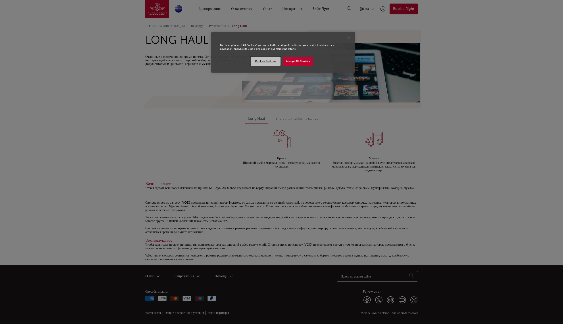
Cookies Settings (265, 61)
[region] (283, 52)
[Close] (349, 37)
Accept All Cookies (298, 61)
